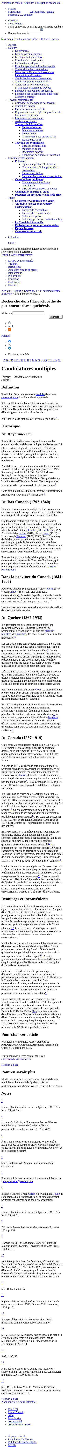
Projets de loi (29, 133)
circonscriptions (9, 397)
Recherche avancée (18, 33)
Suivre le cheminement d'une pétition (42, 176)
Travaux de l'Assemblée (28, 124)
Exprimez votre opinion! (21, 158)
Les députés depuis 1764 (28, 57)
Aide (10, 1415)
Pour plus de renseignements (16, 254)
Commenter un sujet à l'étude (32, 191)
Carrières (13, 20)
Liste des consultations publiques (39, 188)
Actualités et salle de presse (23, 269)
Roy (34, 1011)
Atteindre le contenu (12, 2)
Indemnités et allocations (28, 75)
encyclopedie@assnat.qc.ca (16, 1059)
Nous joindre (15, 23)
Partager (5, 335)
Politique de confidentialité (22, 1442)
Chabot (13, 591)
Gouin (38, 689)
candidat (40, 394)
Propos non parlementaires (29, 118)
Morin (50, 588)
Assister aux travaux (26, 121)
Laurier (23, 775)
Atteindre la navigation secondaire (42, 2)
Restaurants (14, 266)
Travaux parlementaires (20, 99)
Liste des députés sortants (28, 54)
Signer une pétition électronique (39, 164)
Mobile (12, 1445)
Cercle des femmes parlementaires (33, 78)
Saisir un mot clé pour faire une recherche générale (35, 26)
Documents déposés (32, 130)
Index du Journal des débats (30, 109)
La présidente (22, 50)
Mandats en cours (31, 148)
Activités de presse (32, 216)
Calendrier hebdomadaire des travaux (35, 102)
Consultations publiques (29, 179)
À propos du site (17, 1436)
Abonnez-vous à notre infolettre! (18, 1401)
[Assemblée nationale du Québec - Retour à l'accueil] (30, 39)
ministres (21, 634)
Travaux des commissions (29, 142)
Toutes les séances (31, 127)
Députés (12, 47)
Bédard (22, 533)
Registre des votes (31, 139)
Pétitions (20, 161)
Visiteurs (13, 263)
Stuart (46, 533)
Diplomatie (14, 282)
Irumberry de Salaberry (40, 530)
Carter (31, 1193)
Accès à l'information (19, 1424)
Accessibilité (15, 1421)
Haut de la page (9, 1064)
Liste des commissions (34, 145)
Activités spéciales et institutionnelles (42, 219)
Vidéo (11, 197)
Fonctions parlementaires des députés (35, 66)
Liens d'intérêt (15, 1412)
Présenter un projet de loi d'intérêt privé (38, 194)
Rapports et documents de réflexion (41, 154)
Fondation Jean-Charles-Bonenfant (34, 90)
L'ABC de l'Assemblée (20, 260)
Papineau (21, 536)
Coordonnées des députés (28, 60)
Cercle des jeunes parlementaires (32, 81)
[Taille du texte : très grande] (13, 326)
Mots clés (6, 313)
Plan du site (14, 1418)
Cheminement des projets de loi (39, 136)
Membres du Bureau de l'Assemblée (34, 72)
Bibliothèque (15, 272)
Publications (14, 275)
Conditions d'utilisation (20, 1439)
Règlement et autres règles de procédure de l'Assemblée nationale (38, 114)
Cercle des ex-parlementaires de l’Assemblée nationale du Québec (33, 86)
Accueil (12, 44)
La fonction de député (27, 63)
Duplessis (53, 717)
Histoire (12, 285)
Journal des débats (25, 106)
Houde (56, 1193)
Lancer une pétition (32, 173)
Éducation (13, 279)
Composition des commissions (31, 69)
